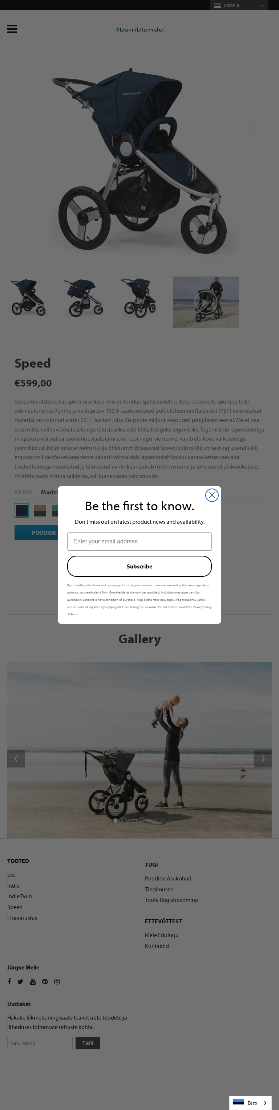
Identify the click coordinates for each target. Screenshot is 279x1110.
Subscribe (139, 566)
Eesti (252, 1103)
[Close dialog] (212, 495)
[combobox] (250, 1103)
